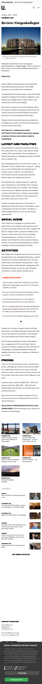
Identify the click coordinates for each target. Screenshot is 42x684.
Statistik (9, 669)
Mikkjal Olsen (5, 76)
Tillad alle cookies (16, 680)
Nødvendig (10, 667)
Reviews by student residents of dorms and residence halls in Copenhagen (20, 136)
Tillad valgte (22, 673)
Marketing (20, 669)
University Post (7, 2)
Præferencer (21, 667)
